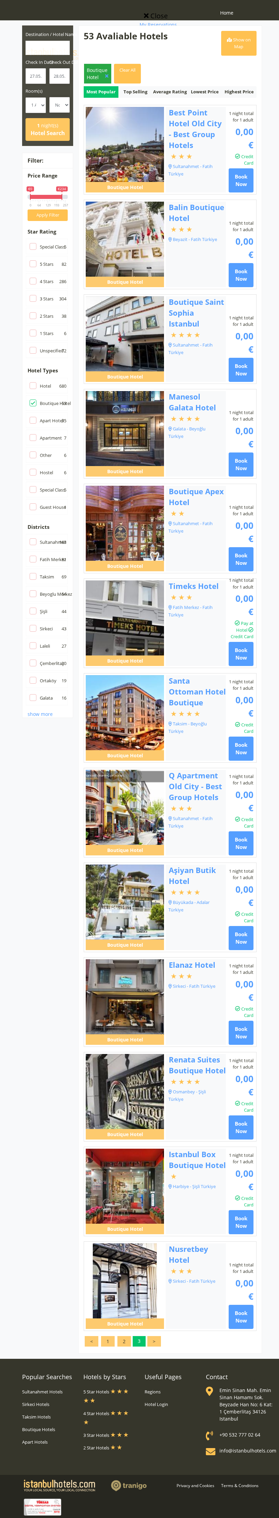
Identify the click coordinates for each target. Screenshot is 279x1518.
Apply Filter (47, 215)
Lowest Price (205, 92)
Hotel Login (156, 1404)
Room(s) (34, 91)
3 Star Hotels (96, 1435)
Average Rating (170, 92)
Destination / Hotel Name (51, 34)
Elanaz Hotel (192, 965)
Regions (153, 1392)
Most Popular (101, 92)
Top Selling (135, 92)
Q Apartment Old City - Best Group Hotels (195, 786)
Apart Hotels (35, 1442)
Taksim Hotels (36, 1417)
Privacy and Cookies (195, 1485)
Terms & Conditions (240, 1485)
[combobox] (48, 48)
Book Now (241, 180)
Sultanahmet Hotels (42, 1392)
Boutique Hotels (38, 1429)
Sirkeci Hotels (35, 1404)
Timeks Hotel (194, 586)
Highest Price (239, 92)
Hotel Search (48, 129)
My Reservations (158, 24)
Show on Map (241, 43)
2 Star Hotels (96, 1448)
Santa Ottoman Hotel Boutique (197, 691)
